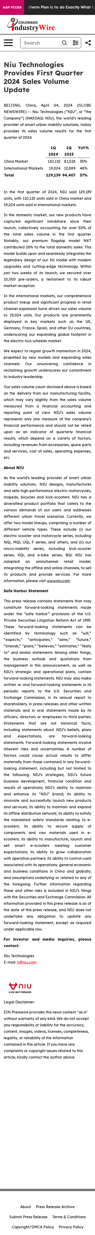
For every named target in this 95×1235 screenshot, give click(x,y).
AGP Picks (12, 7)
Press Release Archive (55, 1206)
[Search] (64, 42)
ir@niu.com (26, 962)
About (25, 1206)
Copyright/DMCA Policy (33, 1227)
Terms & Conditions (69, 1217)
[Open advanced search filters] (75, 42)
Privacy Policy (71, 1227)
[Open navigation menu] (8, 42)
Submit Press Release (28, 1217)
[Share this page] (88, 42)
